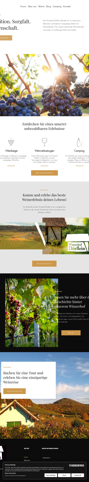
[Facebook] (75, 342)
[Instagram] (83, 342)
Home (26, 457)
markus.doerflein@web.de (44, 442)
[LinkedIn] (81, 342)
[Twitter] (78, 342)
